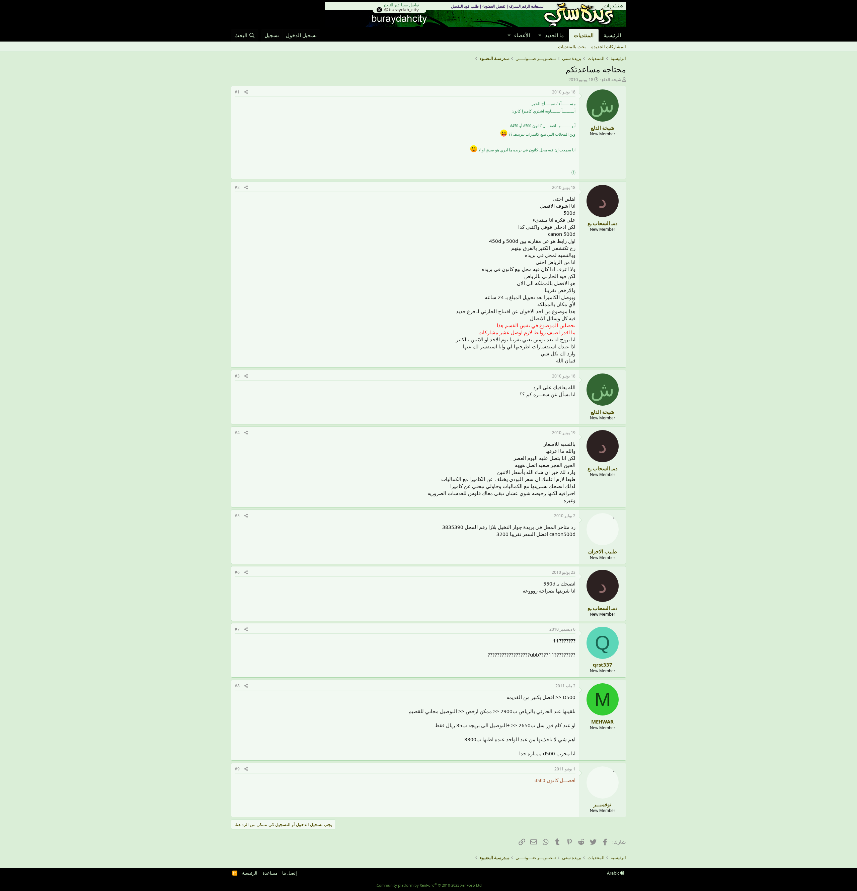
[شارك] (246, 92)
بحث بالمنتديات (572, 47)
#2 (237, 187)
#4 (237, 432)
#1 (237, 92)
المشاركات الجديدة (608, 47)
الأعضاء (522, 35)
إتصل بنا (289, 873)
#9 (237, 769)
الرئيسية (612, 35)
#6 (237, 572)
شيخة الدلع (611, 79)
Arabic (613, 873)
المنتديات (584, 35)
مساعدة (270, 873)
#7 (237, 629)
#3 (237, 376)
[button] (539, 35)
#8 (237, 686)
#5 (237, 516)
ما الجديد (554, 35)
